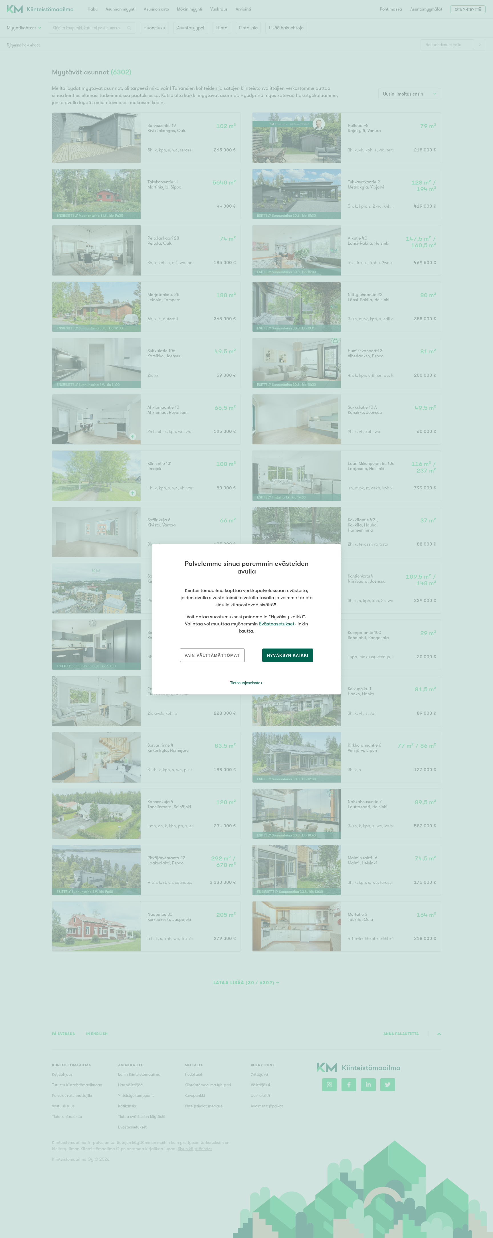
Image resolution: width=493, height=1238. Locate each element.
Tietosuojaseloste (245, 682)
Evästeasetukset (276, 624)
